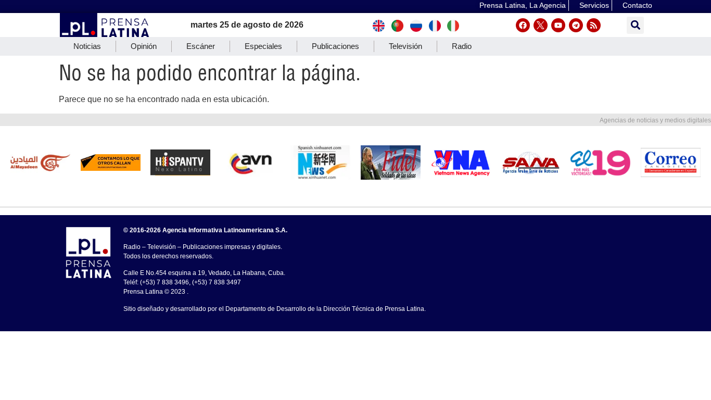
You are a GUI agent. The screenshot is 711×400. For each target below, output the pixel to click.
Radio (462, 46)
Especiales (263, 46)
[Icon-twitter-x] (541, 25)
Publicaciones (335, 46)
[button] (635, 25)
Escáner (200, 46)
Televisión (405, 46)
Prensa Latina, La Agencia (522, 5)
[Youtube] (558, 25)
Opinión (144, 46)
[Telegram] (576, 25)
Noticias (87, 46)
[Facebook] (523, 25)
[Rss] (594, 25)
